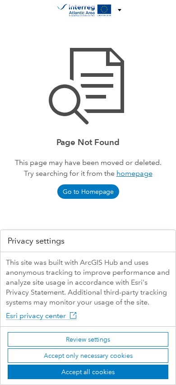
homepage (134, 173)
